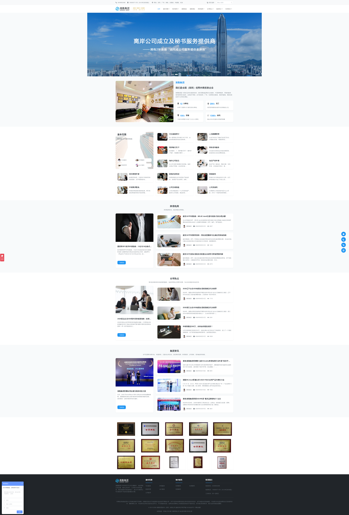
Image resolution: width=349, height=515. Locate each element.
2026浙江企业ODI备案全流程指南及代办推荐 (200, 307)
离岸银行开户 (174, 147)
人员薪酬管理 (214, 134)
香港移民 (212, 174)
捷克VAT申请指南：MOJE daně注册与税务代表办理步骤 (204, 216)
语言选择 (211, 2)
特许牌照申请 (134, 174)
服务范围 (165, 9)
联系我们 (228, 9)
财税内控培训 (174, 174)
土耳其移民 (213, 187)
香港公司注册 (167, 511)
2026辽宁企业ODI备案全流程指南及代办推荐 (200, 288)
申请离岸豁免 (134, 187)
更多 (150, 134)
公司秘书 (148, 492)
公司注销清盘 (174, 187)
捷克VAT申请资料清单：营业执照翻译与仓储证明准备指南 (204, 235)
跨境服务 (141, 160)
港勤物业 (184, 9)
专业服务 (124, 160)
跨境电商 (200, 9)
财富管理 (124, 165)
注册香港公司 (176, 511)
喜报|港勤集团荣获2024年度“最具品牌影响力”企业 (202, 398)
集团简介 (219, 9)
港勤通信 (192, 9)
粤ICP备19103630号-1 (188, 507)
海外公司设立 (174, 160)
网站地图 (198, 507)
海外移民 (175, 9)
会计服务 (141, 165)
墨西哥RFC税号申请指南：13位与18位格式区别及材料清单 (139, 246)
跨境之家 (189, 511)
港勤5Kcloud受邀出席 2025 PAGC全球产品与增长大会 (203, 380)
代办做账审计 (174, 134)
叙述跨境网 (183, 511)
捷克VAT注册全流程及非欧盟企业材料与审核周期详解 (203, 254)
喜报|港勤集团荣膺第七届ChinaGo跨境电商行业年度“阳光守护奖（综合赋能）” (213, 361)
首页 (159, 9)
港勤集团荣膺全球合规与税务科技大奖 (131, 391)
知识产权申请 (214, 160)
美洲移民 (178, 489)
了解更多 (121, 262)
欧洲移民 (192, 486)
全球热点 (209, 9)
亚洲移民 (178, 486)
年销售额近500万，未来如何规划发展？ (198, 326)
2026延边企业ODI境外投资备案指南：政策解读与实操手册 (139, 319)
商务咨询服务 (214, 147)
